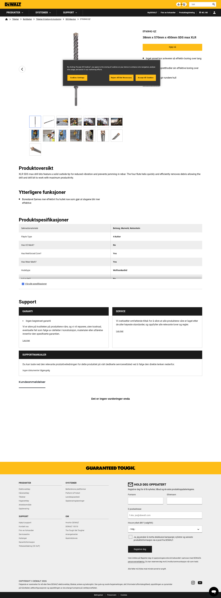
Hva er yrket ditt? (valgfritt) (140, 523)
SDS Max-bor (71, 19)
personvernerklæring (136, 562)
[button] (193, 582)
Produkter (13, 12)
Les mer (26, 340)
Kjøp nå (172, 47)
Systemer (41, 12)
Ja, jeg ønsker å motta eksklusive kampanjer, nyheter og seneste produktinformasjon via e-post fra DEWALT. (163, 538)
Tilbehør (15, 19)
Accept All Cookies (145, 78)
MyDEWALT (152, 13)
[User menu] (214, 12)
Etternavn (171, 494)
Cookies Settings (77, 78)
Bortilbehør (27, 19)
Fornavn (132, 494)
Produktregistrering (187, 13)
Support (68, 12)
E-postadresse (134, 509)
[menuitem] (14, 13)
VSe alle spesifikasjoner (36, 284)
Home (6, 19)
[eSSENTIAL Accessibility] (181, 4)
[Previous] (22, 69)
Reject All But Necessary (121, 78)
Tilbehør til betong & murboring (48, 19)
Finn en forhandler (168, 13)
